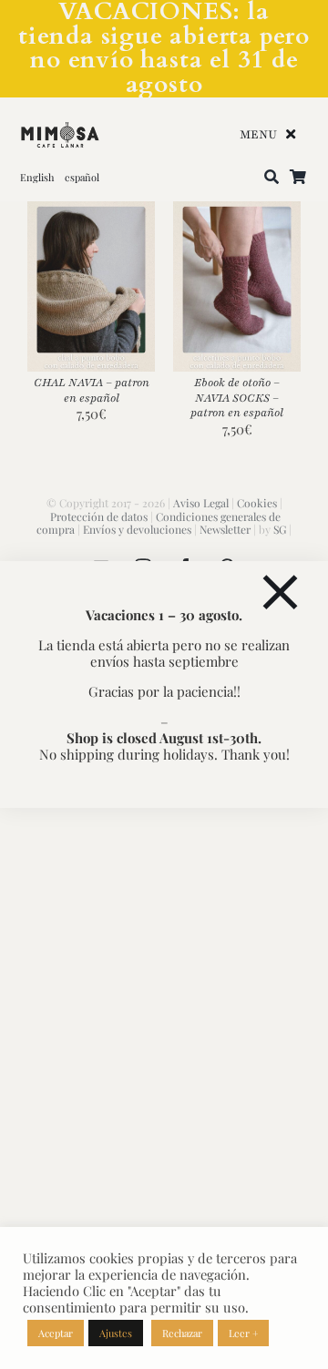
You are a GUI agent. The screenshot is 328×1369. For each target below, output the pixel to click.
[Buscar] (271, 177)
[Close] (280, 592)
